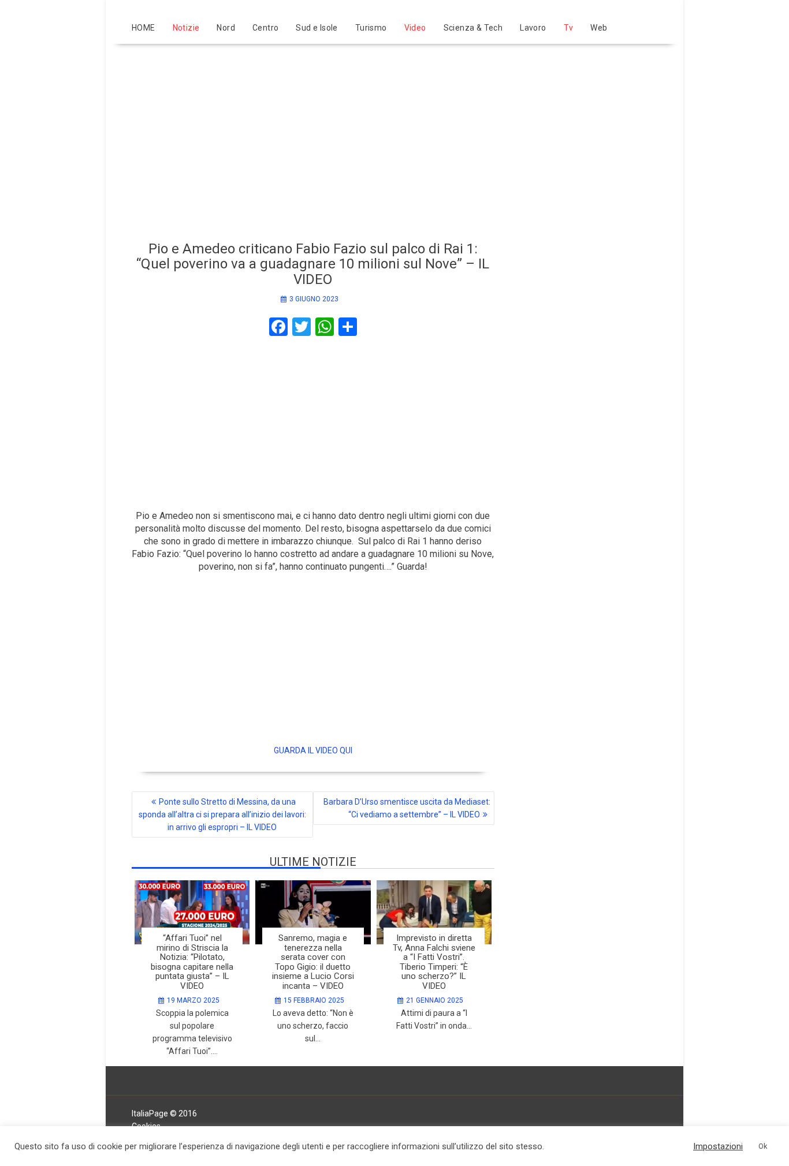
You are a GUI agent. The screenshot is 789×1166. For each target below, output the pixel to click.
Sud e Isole (316, 27)
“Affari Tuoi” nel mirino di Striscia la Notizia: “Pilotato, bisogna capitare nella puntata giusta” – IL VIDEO (192, 962)
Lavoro (533, 27)
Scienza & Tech (473, 27)
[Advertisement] (394, 137)
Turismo (371, 27)
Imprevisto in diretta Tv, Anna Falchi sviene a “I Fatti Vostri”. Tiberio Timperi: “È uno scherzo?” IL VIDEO (434, 962)
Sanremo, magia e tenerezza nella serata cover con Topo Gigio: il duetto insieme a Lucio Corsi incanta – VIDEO (313, 962)
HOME (143, 27)
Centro (265, 27)
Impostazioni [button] (718, 1146)
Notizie (186, 27)
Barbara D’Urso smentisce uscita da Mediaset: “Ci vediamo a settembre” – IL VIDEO (406, 808)
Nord (226, 27)
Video (415, 27)
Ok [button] (763, 1146)
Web (598, 27)
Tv (569, 27)
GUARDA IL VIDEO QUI (313, 750)
